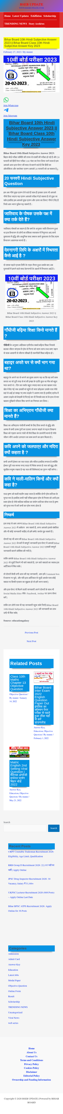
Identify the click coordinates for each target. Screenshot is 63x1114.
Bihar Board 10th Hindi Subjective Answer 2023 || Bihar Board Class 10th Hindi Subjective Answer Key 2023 (31, 133)
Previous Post (31, 632)
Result (11, 996)
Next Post (31, 641)
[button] (31, 103)
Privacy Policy (31, 1064)
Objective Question (18, 694)
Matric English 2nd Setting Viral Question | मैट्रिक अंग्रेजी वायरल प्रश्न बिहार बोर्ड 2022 (18, 773)
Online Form (14, 991)
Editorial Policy (31, 1075)
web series (13, 1023)
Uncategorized (15, 1012)
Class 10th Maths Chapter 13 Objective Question (18, 683)
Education (38, 731)
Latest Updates (20, 16)
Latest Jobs (13, 975)
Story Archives (36, 23)
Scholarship (49, 16)
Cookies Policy (31, 1068)
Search (7, 822)
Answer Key (39, 727)
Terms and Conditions (31, 1060)
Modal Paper (14, 980)
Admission (13, 953)
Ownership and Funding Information (31, 1079)
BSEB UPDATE (31, 4)
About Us (31, 1052)
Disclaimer (31, 1072)
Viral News (13, 1017)
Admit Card (14, 959)
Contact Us (31, 1056)
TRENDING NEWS (15, 23)
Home (7, 16)
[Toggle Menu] (35, 15)
